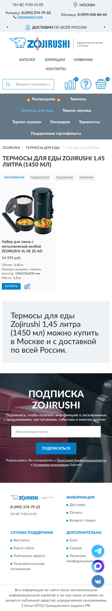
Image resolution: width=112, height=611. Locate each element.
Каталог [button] (27, 60)
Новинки (83, 60)
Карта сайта (24, 548)
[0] (101, 84)
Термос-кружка (77, 111)
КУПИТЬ (11, 286)
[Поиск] (8, 84)
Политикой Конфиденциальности (81, 460)
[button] (28, 16)
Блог (74, 540)
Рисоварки (60, 122)
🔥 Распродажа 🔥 (43, 99)
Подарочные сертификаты (56, 134)
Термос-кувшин (26, 122)
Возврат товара (83, 521)
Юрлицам (55, 60)
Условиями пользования (51, 464)
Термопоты (89, 122)
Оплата (76, 513)
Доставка (77, 505)
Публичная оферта (29, 556)
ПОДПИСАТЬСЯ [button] (56, 448)
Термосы (78, 99)
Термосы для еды (37, 111)
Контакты (56, 69)
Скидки (76, 548)
